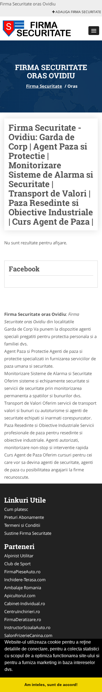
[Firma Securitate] (37, 28)
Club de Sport (17, 563)
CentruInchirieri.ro (22, 611)
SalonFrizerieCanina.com (28, 635)
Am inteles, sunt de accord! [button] (51, 684)
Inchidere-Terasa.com (25, 579)
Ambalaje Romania (22, 587)
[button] (93, 30)
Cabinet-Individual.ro (24, 603)
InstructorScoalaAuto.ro (27, 627)
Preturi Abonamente (24, 517)
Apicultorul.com (19, 595)
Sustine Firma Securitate (27, 533)
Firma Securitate (44, 86)
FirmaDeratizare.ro (22, 619)
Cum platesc (16, 509)
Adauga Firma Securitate (78, 11)
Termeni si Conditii (22, 525)
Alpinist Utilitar (18, 555)
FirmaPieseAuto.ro (22, 571)
